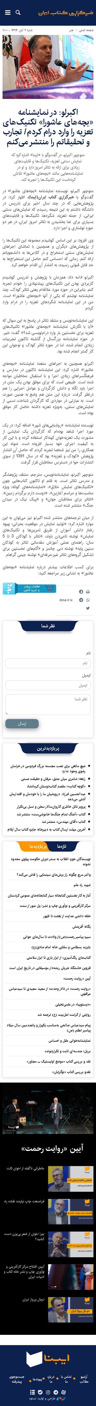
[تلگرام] (55, 1392)
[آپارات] (63, 1392)
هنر (71, 30)
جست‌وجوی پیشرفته (16, 1379)
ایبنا (65, 16)
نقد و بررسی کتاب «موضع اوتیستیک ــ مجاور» (59, 1061)
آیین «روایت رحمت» (77, 978)
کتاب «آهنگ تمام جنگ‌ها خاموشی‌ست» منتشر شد (51, 814)
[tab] (62, 846)
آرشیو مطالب (84, 1379)
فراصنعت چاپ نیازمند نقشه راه (24, 1201)
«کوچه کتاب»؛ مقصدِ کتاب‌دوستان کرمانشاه (56, 786)
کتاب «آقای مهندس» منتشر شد (64, 822)
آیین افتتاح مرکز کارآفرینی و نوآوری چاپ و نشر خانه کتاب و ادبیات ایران (24, 1272)
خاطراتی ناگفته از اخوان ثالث (25, 1168)
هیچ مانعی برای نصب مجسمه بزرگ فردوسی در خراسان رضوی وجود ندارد (48, 768)
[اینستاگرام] (48, 1392)
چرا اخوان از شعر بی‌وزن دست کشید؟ (24, 1236)
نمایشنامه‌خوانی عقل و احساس (70, 1041)
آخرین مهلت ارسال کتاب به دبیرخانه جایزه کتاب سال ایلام (47, 829)
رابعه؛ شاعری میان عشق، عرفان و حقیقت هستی (53, 779)
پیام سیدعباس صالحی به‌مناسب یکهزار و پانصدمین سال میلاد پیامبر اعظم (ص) (49, 1027)
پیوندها (37, 1379)
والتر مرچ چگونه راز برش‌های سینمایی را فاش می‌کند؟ (54, 875)
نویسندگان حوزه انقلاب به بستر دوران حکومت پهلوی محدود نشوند (51, 861)
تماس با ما (66, 1379)
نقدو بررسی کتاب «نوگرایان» (71, 1072)
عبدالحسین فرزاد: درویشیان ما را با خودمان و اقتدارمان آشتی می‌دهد (47, 796)
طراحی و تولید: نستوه (42, 1398)
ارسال (22, 723)
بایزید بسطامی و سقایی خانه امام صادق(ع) (61, 947)
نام (88, 653)
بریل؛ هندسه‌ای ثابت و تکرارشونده (68, 1051)
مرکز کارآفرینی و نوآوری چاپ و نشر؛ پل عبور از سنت (55, 906)
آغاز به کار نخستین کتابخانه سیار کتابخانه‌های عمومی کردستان (49, 895)
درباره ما (51, 1379)
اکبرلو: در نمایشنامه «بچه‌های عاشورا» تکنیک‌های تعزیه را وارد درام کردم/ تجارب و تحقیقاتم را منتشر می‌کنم (48, 127)
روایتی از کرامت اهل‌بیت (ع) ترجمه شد (64, 1015)
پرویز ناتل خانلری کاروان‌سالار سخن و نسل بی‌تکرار (51, 806)
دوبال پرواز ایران (33, 1299)
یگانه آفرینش (81, 926)
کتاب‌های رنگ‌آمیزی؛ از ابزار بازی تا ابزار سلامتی (59, 958)
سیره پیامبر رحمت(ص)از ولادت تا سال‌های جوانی (57, 937)
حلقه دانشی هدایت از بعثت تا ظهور (67, 916)
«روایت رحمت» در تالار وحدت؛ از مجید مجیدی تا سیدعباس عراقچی (50, 991)
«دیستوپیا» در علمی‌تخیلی (73, 1004)
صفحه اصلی (86, 30)
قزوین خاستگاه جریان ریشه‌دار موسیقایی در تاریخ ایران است (50, 968)
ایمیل (86, 675)
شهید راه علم (82, 885)
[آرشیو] (32, 1392)
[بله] (40, 1392)
